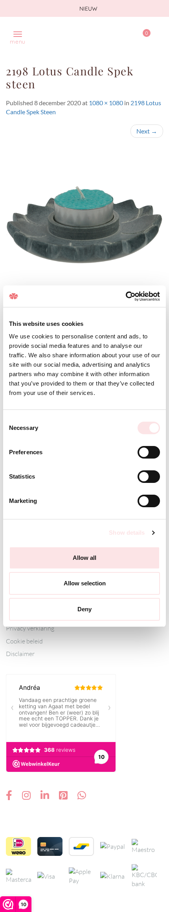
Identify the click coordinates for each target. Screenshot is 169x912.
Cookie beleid (24, 641)
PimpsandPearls (76, 32)
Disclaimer (20, 654)
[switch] (149, 452)
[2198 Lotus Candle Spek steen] (84, 224)
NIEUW (87, 8)
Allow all (84, 557)
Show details (127, 532)
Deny (84, 609)
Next (146, 131)
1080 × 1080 (106, 102)
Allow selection (85, 583)
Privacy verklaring (30, 628)
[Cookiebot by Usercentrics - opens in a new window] (125, 296)
